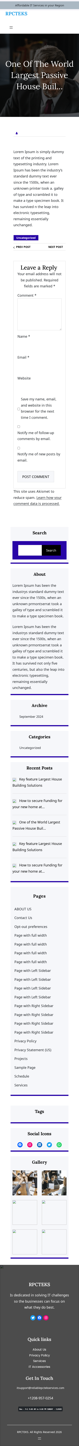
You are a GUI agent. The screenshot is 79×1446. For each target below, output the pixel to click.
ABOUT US (22, 909)
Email (23, 357)
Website (24, 378)
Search (51, 550)
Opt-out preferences (30, 926)
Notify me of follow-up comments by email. (35, 435)
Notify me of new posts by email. (38, 457)
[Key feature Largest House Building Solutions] (14, 779)
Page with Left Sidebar (32, 970)
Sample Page (24, 1067)
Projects (21, 1058)
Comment (26, 295)
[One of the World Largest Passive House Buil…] (14, 822)
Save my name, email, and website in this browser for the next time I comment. (38, 408)
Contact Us (23, 917)
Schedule (21, 1076)
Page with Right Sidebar (33, 1005)
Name (23, 336)
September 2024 (31, 716)
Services (21, 1085)
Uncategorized (26, 238)
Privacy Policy (25, 1041)
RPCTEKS (16, 13)
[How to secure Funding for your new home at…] (14, 801)
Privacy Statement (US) (32, 1050)
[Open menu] (11, 27)
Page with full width (30, 935)
